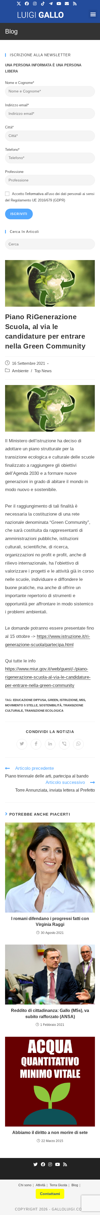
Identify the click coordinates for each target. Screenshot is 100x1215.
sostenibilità (50, 705)
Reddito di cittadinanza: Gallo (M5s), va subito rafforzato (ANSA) (50, 1013)
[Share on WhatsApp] (78, 744)
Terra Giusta (58, 1185)
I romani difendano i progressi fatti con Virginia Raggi (50, 921)
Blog (74, 1185)
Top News (43, 371)
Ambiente (20, 371)
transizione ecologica (44, 710)
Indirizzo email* (17, 105)
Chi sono (24, 1185)
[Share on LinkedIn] (50, 744)
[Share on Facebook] (36, 744)
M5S (82, 700)
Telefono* (12, 150)
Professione (14, 172)
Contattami (50, 1194)
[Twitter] (35, 1165)
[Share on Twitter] (22, 744)
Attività (40, 1185)
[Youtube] (57, 1165)
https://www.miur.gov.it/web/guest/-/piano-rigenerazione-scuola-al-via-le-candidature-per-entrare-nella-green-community (48, 677)
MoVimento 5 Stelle (21, 705)
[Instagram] (50, 1165)
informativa (34, 194)
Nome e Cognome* (19, 83)
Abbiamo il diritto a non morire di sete (50, 1132)
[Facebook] (43, 1165)
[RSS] (65, 1165)
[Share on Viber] (64, 744)
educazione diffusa (29, 700)
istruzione (69, 700)
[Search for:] (50, 244)
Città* (9, 127)
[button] (93, 14)
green (53, 700)
